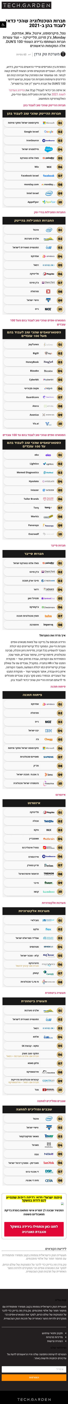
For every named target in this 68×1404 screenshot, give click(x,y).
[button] (3, 24)
